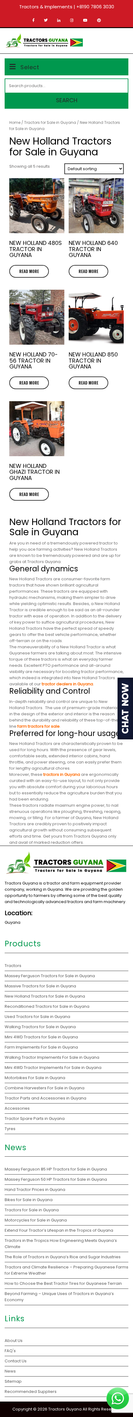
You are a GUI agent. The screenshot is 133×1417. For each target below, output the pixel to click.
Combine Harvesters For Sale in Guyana (44, 1088)
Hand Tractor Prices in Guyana (35, 1189)
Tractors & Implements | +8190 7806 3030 (66, 6)
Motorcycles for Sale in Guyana (36, 1220)
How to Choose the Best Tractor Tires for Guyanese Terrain (63, 1283)
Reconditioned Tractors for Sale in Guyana (47, 1006)
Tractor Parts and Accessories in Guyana (45, 1098)
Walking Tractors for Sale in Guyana (40, 1027)
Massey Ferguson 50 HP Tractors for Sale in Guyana (56, 1179)
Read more (29, 271)
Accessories (17, 1108)
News (10, 1371)
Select (29, 67)
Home (14, 122)
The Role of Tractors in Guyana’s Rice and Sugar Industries (63, 1257)
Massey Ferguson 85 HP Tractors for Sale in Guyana (56, 1169)
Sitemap (13, 1381)
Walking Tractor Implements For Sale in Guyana (52, 1057)
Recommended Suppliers (31, 1391)
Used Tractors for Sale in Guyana (37, 1017)
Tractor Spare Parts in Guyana (35, 1118)
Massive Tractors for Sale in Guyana (40, 986)
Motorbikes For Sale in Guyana (35, 1078)
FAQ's (10, 1351)
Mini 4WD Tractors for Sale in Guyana (41, 1037)
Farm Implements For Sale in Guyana (41, 1047)
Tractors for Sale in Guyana (50, 122)
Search (66, 100)
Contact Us (16, 1361)
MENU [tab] (118, 40)
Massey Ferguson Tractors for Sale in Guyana (50, 976)
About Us (14, 1340)
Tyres (10, 1129)
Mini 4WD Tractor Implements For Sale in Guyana (53, 1067)
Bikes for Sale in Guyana (29, 1200)
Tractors (13, 966)
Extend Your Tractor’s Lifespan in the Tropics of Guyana (59, 1230)
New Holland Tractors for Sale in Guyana (45, 996)
